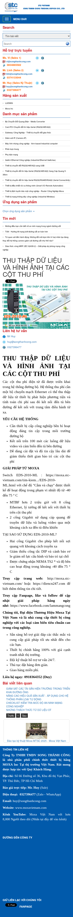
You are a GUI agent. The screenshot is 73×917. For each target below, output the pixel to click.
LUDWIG (9, 103)
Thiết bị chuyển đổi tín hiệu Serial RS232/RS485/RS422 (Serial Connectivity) (37, 180)
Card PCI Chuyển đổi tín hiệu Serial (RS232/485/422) (28, 126)
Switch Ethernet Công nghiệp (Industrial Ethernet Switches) (30, 160)
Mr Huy (11, 336)
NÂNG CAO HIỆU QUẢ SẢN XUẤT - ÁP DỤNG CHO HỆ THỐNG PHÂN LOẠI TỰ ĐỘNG (37, 697)
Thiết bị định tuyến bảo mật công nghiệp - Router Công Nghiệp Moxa (34, 191)
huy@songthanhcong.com (19, 86)
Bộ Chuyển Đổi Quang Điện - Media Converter (25, 121)
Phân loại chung (12, 149)
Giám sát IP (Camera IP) (15, 138)
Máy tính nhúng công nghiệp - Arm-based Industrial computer (31, 143)
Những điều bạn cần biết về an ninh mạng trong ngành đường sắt (33, 226)
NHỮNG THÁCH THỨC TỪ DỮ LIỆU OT (28, 710)
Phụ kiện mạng (11, 154)
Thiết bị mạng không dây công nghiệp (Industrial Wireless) (30, 196)
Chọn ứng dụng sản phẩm (18, 211)
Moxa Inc (9, 108)
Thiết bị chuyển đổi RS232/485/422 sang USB (24, 165)
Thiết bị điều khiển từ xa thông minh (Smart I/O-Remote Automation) (34, 185)
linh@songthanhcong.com (19, 73)
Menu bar (20, 19)
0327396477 (14, 347)
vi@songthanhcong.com (18, 61)
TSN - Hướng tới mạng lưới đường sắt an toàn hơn (26, 231)
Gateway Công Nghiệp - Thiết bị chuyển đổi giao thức (28, 132)
